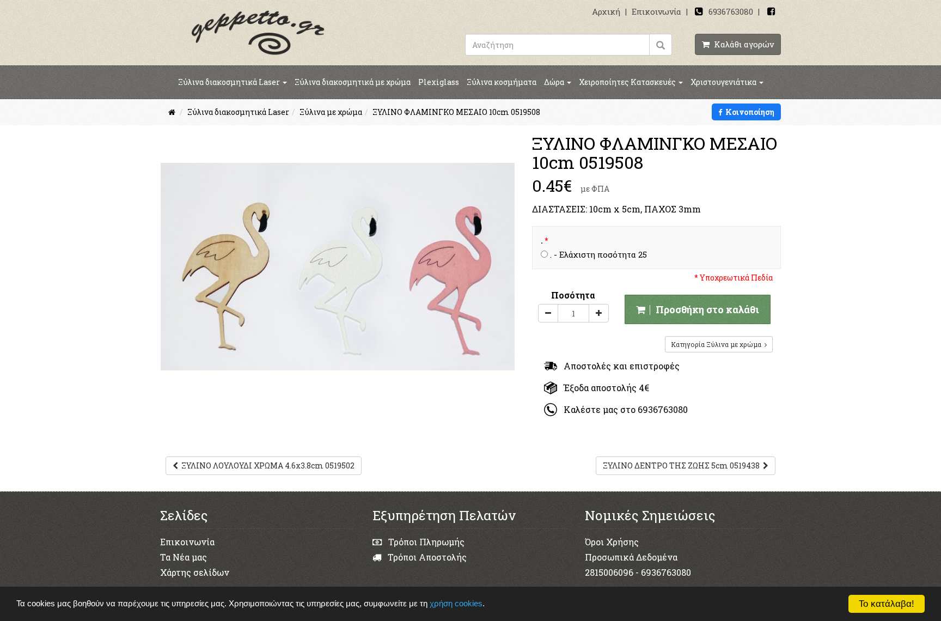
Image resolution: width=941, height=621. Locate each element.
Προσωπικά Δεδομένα (631, 557)
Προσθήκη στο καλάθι (705, 309)
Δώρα (555, 82)
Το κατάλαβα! (886, 604)
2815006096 (609, 572)
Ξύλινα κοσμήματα (501, 82)
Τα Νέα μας (183, 557)
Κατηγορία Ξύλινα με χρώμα (718, 344)
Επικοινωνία (656, 11)
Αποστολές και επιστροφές (618, 366)
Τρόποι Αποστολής (426, 557)
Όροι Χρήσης (612, 541)
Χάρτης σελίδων (194, 572)
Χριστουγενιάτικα (724, 82)
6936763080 (730, 11)
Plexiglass (438, 82)
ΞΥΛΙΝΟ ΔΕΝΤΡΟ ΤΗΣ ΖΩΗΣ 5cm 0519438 (683, 465)
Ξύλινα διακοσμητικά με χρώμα (353, 82)
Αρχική (606, 11)
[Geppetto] (258, 32)
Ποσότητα (573, 295)
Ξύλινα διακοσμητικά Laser (230, 82)
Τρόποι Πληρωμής (425, 541)
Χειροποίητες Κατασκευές (628, 82)
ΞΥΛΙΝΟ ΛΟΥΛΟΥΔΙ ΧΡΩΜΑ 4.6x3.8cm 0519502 (266, 465)
